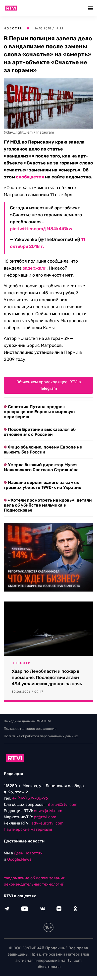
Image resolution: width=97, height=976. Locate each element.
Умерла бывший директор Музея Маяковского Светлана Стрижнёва (41, 467)
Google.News (19, 859)
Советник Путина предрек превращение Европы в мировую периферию (39, 411)
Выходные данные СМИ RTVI (27, 721)
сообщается (30, 177)
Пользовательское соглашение (30, 729)
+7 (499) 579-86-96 (30, 798)
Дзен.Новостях (28, 853)
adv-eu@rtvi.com (47, 823)
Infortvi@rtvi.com (61, 804)
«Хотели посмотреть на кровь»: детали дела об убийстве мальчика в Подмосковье (48, 505)
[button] (91, 8)
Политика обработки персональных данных (41, 736)
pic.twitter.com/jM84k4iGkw (41, 228)
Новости (13, 28)
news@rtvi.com (48, 810)
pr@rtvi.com (45, 817)
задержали (35, 268)
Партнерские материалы (28, 829)
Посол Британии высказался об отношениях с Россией (40, 432)
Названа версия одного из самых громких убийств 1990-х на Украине (42, 485)
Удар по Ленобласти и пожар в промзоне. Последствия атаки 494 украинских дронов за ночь (47, 677)
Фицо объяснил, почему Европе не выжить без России (43, 449)
